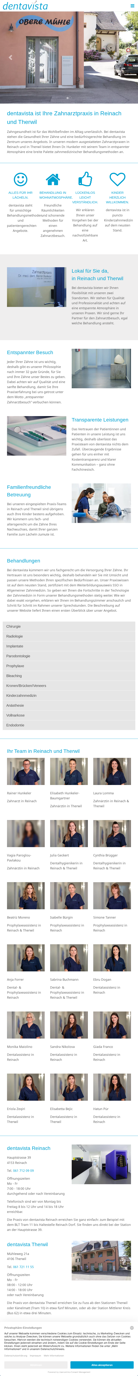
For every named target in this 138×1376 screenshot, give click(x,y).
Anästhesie (15, 705)
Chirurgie (13, 626)
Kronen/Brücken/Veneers (26, 686)
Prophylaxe (15, 666)
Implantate (14, 646)
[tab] (69, 626)
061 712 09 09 (23, 1170)
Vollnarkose (15, 715)
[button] (10, 57)
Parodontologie (18, 656)
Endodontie (15, 725)
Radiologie (14, 636)
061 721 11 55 (23, 1267)
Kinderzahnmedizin (21, 696)
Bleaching (14, 676)
